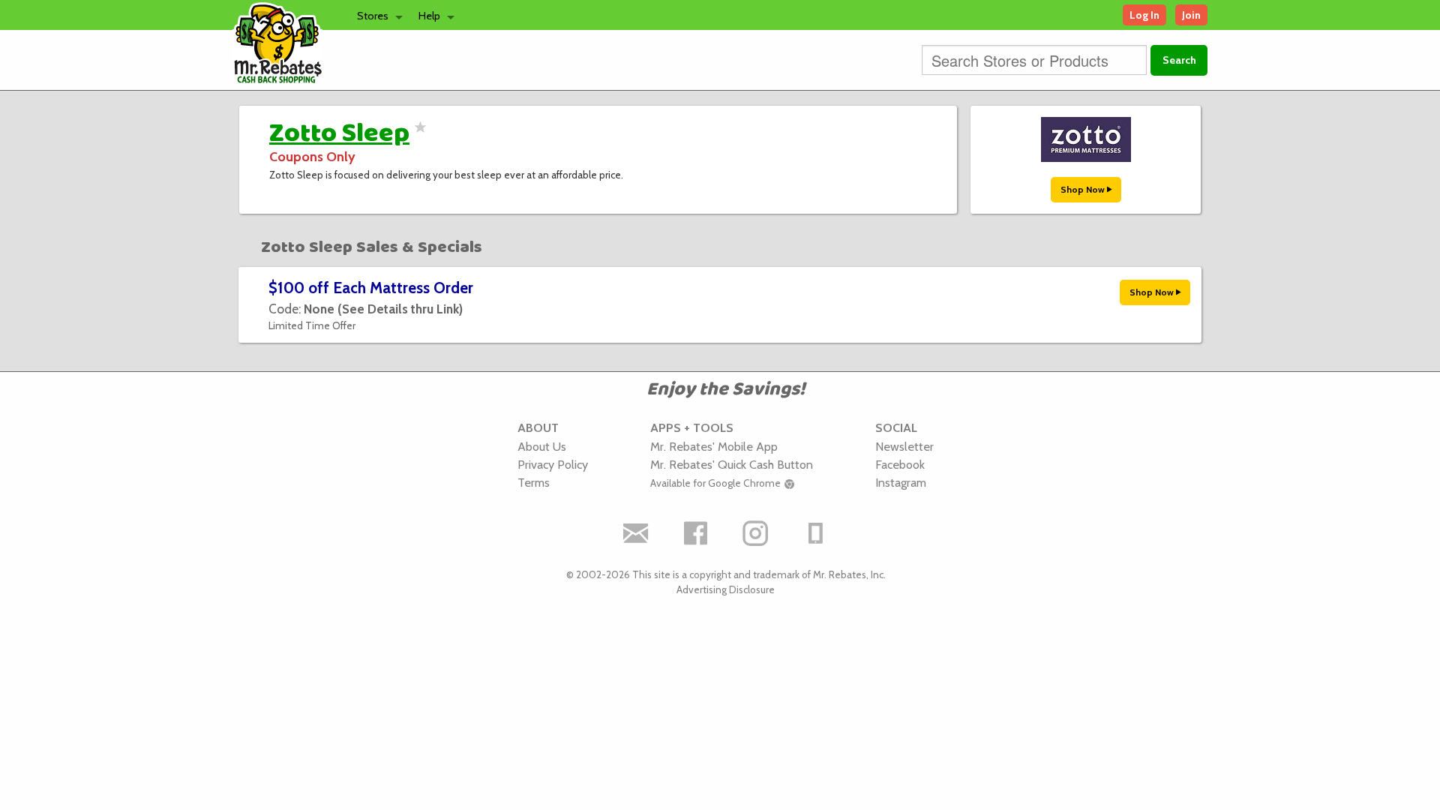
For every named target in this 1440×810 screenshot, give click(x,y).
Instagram (900, 482)
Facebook (900, 464)
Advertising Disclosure (725, 590)
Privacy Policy (553, 464)
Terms (534, 482)
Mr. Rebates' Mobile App (714, 446)
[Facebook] (696, 533)
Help (429, 15)
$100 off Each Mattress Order (370, 287)
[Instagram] (756, 533)
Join (1191, 15)
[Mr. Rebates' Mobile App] (816, 533)
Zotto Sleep (339, 134)
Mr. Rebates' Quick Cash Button (731, 464)
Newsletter (904, 446)
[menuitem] (375, 15)
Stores (372, 15)
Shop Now (1083, 189)
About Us (542, 446)
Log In (1145, 15)
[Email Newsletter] (636, 533)
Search (1179, 60)
